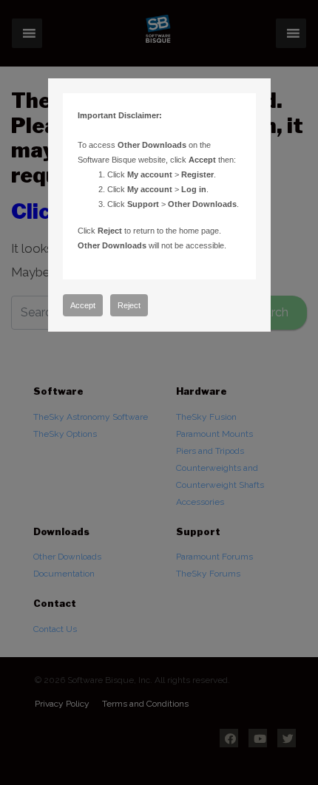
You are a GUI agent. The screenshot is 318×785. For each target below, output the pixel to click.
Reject (129, 305)
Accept (82, 305)
